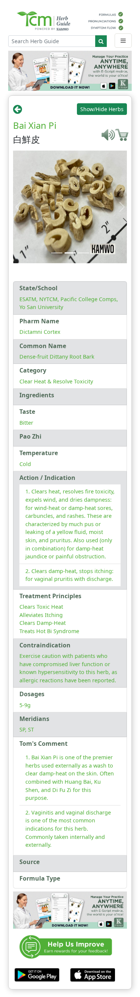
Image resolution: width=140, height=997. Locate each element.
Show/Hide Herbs (102, 109)
